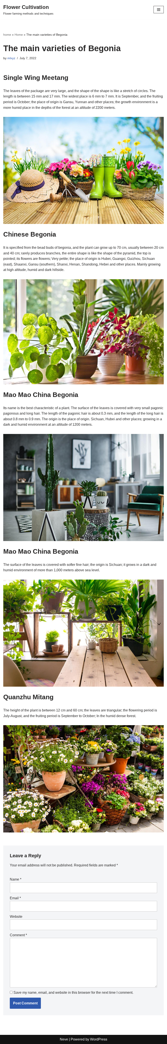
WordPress (98, 1039)
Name (15, 879)
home (7, 34)
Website (16, 916)
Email (15, 898)
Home (19, 34)
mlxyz (11, 58)
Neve (64, 1039)
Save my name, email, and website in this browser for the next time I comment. (73, 992)
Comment (18, 935)
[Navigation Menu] (159, 9)
